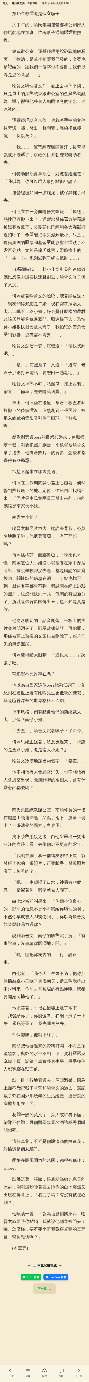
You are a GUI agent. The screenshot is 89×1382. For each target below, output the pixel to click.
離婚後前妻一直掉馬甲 (25, 3)
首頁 (5, 3)
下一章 (42, 1288)
